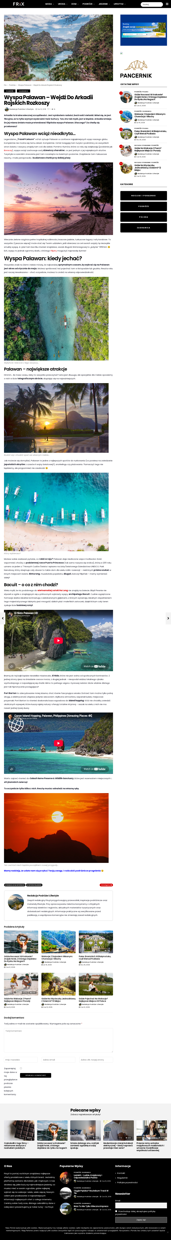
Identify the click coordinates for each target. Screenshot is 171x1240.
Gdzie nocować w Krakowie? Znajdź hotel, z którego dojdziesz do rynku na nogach (20, 959)
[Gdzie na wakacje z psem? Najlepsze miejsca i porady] (21, 984)
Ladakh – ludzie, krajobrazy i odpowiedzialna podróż (88, 1176)
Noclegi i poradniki (142, 145)
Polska (145, 91)
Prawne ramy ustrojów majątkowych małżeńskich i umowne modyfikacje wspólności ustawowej (150, 1147)
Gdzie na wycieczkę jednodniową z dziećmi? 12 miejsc (58, 999)
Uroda (61, 4)
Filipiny (54, 250)
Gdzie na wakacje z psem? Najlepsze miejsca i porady (17, 999)
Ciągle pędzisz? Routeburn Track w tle (91, 1192)
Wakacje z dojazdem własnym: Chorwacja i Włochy (57, 957)
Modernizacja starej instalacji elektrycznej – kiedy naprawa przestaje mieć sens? (118, 1145)
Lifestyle (118, 4)
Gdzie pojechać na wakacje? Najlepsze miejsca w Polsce (93, 999)
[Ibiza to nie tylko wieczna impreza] (66, 1209)
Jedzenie (103, 4)
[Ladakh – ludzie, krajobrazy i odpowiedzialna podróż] (66, 1178)
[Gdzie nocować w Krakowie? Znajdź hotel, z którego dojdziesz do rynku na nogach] (21, 942)
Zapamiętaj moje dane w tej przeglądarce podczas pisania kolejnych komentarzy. (10, 1081)
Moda (48, 4)
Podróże (87, 4)
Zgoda (77, 1237)
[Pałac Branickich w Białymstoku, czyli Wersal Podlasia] (96, 942)
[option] (19, 1135)
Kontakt (121, 1173)
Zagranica (23, 91)
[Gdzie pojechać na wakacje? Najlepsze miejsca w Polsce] (96, 984)
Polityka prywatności (127, 1182)
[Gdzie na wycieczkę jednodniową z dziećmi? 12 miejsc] (58, 984)
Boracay (8, 150)
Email (117, 1200)
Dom (73, 4)
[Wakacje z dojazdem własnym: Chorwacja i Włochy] (58, 942)
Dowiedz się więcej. (89, 1237)
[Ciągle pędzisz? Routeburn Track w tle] (66, 1193)
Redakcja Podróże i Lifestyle (21, 109)
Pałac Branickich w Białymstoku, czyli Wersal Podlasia (95, 957)
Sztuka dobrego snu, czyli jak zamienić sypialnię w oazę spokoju (84, 1145)
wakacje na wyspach (15, 885)
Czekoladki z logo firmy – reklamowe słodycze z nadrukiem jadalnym (16, 1145)
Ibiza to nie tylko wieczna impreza (91, 1206)
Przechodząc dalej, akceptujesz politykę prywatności (135, 1213)
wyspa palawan (35, 885)
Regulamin (122, 1177)
